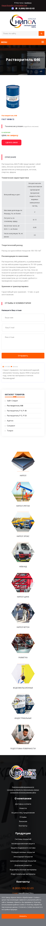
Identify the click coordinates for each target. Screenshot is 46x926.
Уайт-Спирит (12, 401)
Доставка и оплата (23, 804)
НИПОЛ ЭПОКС (23, 536)
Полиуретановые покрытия (23, 852)
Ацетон (10, 420)
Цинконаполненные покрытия (23, 861)
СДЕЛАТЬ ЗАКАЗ (11, 142)
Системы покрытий (23, 839)
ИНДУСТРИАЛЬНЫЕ (23, 718)
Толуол (10, 430)
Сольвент (11, 426)
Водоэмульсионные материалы (23, 869)
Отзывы (23, 817)
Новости (23, 808)
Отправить (23, 355)
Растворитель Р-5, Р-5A (17, 415)
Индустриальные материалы (23, 874)
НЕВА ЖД (23, 566)
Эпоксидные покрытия (23, 856)
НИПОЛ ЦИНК (23, 597)
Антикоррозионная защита (23, 843)
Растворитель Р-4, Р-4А (17, 410)
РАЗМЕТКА (23, 657)
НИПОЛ (23, 475)
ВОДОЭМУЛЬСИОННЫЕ (23, 688)
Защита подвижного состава (23, 848)
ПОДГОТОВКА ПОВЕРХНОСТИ (23, 748)
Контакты (23, 826)
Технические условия (14, 126)
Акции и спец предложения (23, 812)
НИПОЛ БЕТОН (23, 627)
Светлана (15, 366)
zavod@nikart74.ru (25, 893)
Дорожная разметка (23, 865)
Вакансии (23, 821)
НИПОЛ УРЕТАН (23, 506)
